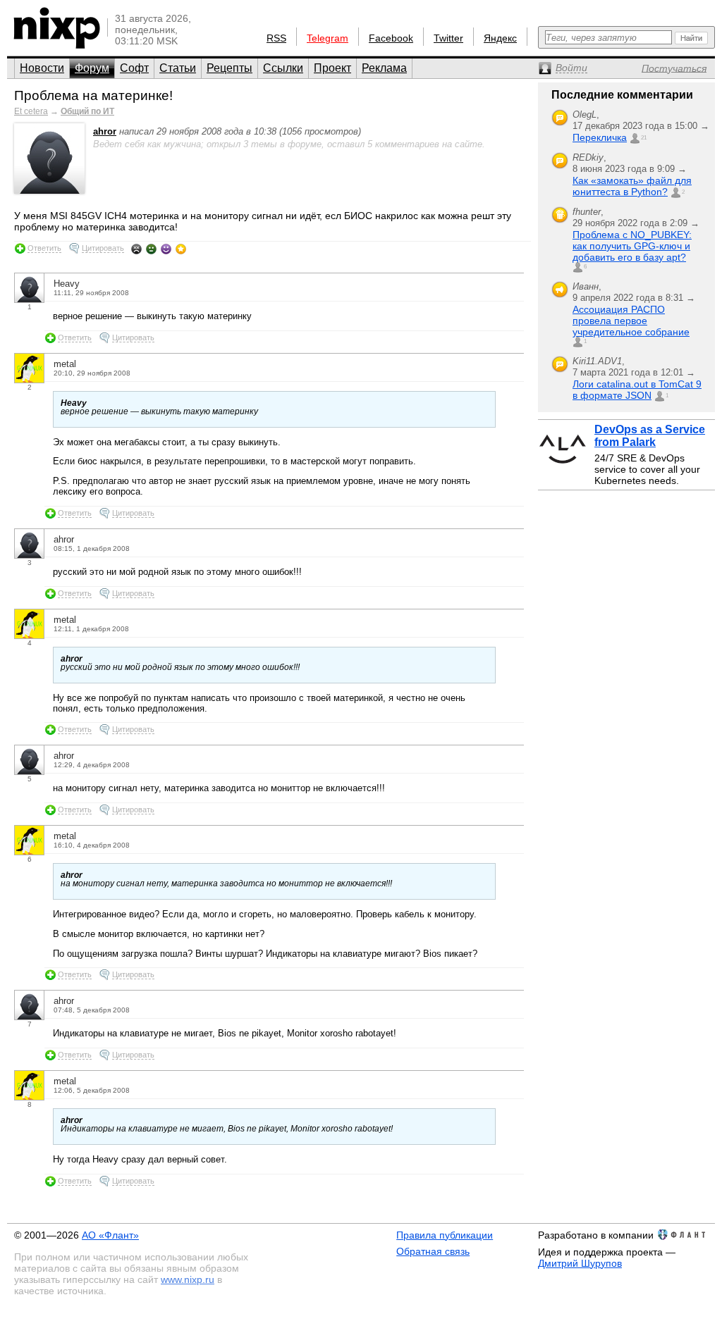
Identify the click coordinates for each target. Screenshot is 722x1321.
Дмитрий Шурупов (580, 1263)
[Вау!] (181, 248)
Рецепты (229, 68)
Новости (42, 68)
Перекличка (600, 137)
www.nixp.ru (187, 1279)
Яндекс (500, 38)
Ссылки (283, 68)
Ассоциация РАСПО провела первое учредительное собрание (631, 320)
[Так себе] (151, 248)
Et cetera (31, 111)
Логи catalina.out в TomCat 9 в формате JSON (637, 389)
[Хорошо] (166, 248)
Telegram (327, 38)
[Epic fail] (136, 248)
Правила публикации (444, 1235)
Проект (332, 68)
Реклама (384, 68)
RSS (276, 38)
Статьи (177, 68)
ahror (104, 131)
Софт (134, 68)
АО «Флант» (110, 1235)
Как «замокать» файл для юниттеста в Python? (632, 186)
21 (644, 138)
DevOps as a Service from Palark (649, 435)
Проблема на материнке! (93, 95)
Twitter (448, 38)
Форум (92, 68)
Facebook (391, 38)
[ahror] (49, 190)
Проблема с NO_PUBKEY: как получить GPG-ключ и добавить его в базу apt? (632, 246)
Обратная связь (433, 1251)
